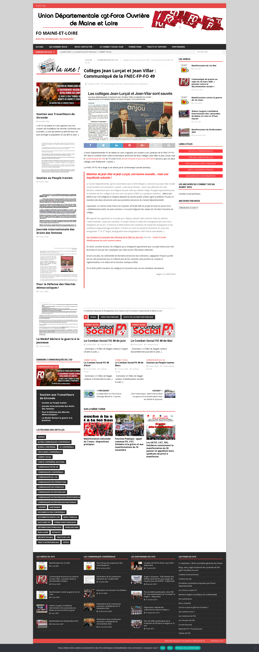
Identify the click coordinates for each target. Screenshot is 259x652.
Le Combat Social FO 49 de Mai (152, 340)
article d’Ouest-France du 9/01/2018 (138, 158)
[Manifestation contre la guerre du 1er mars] (184, 100)
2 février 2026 (44, 346)
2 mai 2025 (197, 69)
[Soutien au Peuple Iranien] (58, 158)
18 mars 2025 (198, 90)
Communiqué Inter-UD (48, 467)
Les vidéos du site (45, 556)
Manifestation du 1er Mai (204, 65)
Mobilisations (71, 527)
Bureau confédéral (47, 447)
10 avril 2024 (102, 593)
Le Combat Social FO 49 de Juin (105, 340)
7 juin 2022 (197, 122)
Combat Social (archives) (189, 193)
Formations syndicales (65, 522)
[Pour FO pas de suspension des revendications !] (89, 566)
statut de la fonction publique (138, 317)
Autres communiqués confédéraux (54, 442)
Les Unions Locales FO (188, 590)
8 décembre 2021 (199, 135)
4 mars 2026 (153, 366)
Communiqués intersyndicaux (52, 492)
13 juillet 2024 (103, 582)
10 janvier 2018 (93, 84)
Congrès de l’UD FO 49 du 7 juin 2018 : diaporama (159, 564)
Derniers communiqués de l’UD (54, 359)
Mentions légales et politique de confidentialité (198, 594)
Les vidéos (184, 59)
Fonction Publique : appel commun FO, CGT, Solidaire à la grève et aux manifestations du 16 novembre (129, 444)
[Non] (255, 648)
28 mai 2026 (137, 344)
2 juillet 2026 (91, 344)
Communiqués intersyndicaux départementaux (60, 497)
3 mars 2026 (43, 236)
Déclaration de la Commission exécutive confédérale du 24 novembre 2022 (109, 621)
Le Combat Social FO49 (111, 46)
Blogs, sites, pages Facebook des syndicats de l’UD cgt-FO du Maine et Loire (199, 568)
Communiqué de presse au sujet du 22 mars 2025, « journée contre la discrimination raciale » (204, 83)
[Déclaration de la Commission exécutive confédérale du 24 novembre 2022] (89, 622)
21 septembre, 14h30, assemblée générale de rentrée (201, 563)
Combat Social (106, 344)
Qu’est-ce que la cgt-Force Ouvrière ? (193, 607)
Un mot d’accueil (185, 624)
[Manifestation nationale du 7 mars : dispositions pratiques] (98, 425)
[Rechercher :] (209, 51)
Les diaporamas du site (143, 556)
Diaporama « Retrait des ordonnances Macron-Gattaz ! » (157, 608)
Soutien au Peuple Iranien (160, 362)
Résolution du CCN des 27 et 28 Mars (111, 590)
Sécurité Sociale (45, 537)
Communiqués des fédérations (135, 84)
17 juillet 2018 (151, 568)
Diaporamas (55, 507)
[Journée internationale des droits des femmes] (58, 209)
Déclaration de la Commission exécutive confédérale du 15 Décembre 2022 (109, 606)
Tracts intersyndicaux (48, 542)
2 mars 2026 (43, 291)
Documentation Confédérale (51, 512)
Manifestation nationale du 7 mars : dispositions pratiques (97, 441)
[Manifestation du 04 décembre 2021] (184, 132)
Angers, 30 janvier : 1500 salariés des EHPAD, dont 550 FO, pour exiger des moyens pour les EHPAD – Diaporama (159, 578)
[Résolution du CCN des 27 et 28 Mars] (89, 593)
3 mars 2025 (197, 103)
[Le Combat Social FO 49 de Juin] (106, 330)
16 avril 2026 (91, 369)
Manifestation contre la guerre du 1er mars (207, 98)
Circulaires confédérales (50, 452)
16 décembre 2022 (105, 611)
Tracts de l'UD (63, 537)
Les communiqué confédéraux (99, 556)
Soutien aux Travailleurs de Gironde (55, 115)
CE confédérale (66, 447)
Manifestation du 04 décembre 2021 (207, 130)
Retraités (56, 532)
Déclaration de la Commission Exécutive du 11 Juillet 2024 (109, 577)
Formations (135, 46)
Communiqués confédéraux (50, 472)
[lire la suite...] (93, 351)
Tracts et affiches (156, 46)
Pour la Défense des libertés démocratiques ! (55, 285)
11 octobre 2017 (151, 600)
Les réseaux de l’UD (187, 620)
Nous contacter (185, 603)
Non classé (43, 532)
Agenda (41, 437)
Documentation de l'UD (49, 517)
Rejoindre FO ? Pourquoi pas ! (191, 629)
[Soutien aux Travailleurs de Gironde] (58, 94)
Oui (162, 648)
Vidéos (66, 542)
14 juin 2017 (150, 629)
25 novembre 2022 (105, 627)
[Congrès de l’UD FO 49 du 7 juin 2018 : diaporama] (136, 566)
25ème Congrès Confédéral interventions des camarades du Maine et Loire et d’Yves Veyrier (206, 115)
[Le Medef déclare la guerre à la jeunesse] (58, 319)
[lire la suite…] (73, 134)
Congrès (42, 507)
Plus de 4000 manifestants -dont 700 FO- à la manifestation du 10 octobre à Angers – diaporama (159, 594)
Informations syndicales (49, 527)
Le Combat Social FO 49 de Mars (129, 364)
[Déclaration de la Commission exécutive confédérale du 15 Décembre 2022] (89, 607)
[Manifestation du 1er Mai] (184, 68)
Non (170, 648)
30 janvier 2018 (151, 584)
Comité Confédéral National (51, 462)
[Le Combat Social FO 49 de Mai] (153, 330)
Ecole (93, 317)
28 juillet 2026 (44, 121)
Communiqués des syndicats (51, 487)
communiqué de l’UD (95, 158)
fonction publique (110, 317)
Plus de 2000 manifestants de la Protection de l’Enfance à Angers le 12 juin (159, 623)
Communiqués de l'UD (113, 84)
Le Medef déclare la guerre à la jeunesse (57, 340)
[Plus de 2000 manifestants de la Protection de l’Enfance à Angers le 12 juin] (136, 624)
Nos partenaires (185, 599)
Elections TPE (44, 522)
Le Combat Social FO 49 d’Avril (96, 364)
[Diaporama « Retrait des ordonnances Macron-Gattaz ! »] (136, 610)
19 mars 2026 (122, 369)
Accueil (40, 46)
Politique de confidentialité (187, 648)
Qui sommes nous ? (187, 611)
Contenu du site (185, 579)
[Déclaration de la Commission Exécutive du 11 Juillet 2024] (89, 579)
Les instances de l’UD (187, 616)
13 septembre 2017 (153, 613)
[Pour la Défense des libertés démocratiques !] (58, 264)
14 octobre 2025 (104, 568)
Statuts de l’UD (184, 633)
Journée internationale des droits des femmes (55, 231)
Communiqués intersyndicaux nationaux (57, 502)
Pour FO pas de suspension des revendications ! (110, 564)
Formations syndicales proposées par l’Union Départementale (197, 584)
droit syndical (70, 517)
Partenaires (178, 46)
